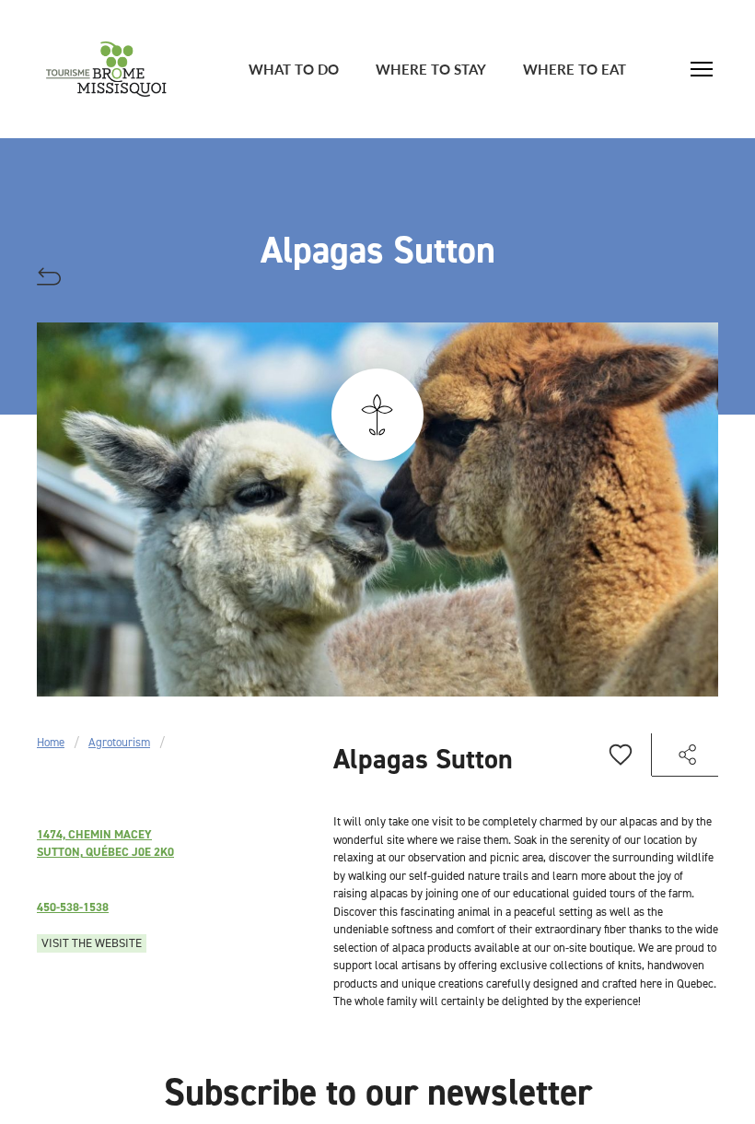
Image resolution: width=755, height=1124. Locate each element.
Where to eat (574, 68)
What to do (294, 68)
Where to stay (431, 68)
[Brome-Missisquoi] (106, 69)
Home (50, 742)
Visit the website (91, 943)
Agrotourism (119, 742)
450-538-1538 (73, 907)
